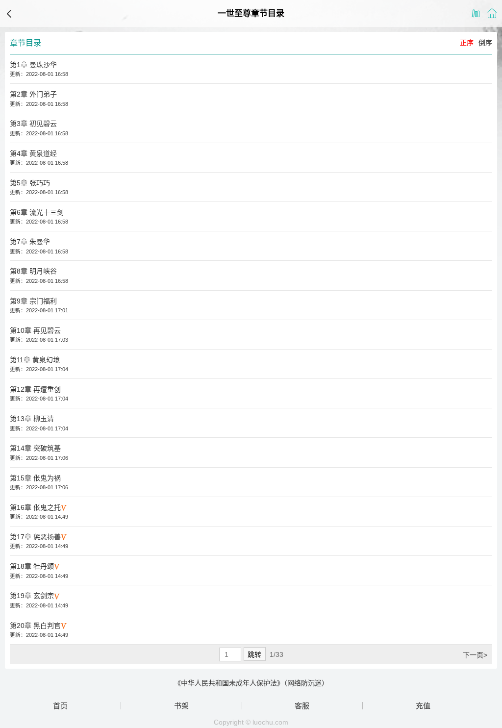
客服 (302, 706)
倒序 (485, 43)
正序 (467, 43)
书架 (181, 706)
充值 (423, 706)
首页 (60, 706)
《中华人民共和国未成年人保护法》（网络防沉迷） (251, 683)
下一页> (475, 655)
